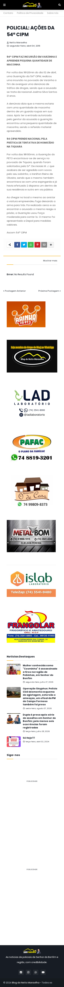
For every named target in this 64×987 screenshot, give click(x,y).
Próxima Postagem (48, 290)
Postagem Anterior (15, 290)
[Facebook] (17, 245)
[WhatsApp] (31, 245)
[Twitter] (24, 245)
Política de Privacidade (30, 13)
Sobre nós (52, 13)
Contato (8, 13)
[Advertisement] (32, 817)
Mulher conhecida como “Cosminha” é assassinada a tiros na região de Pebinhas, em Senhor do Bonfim (40, 672)
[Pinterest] (37, 245)
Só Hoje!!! (29, 737)
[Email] (44, 245)
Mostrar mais (50, 260)
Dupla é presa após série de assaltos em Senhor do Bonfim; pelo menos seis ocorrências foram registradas (39, 721)
